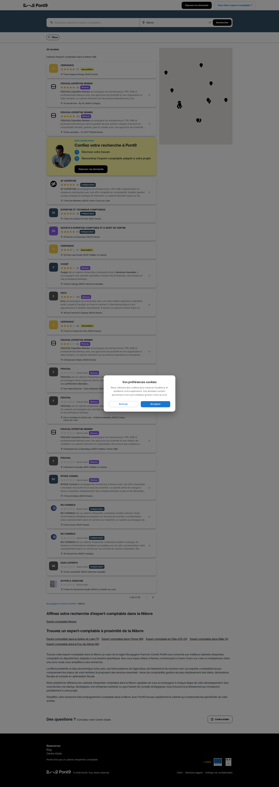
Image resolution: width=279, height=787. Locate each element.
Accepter (155, 404)
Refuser (123, 404)
